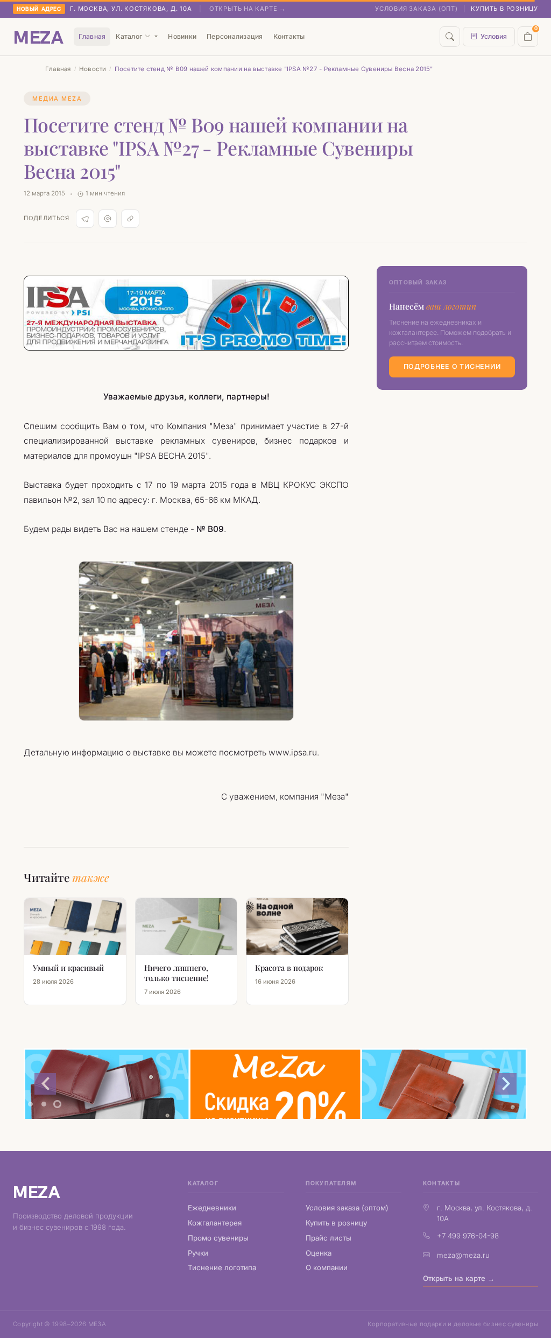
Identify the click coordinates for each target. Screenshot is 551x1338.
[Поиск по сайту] (450, 36)
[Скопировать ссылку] (130, 218)
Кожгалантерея (215, 1222)
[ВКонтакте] (107, 218)
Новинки (182, 36)
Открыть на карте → (247, 8)
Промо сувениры (218, 1238)
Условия (494, 36)
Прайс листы (328, 1238)
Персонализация (235, 36)
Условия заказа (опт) (416, 8)
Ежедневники (212, 1207)
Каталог (129, 36)
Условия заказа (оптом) (347, 1207)
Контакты (289, 36)
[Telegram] (85, 218)
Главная (92, 36)
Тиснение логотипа (222, 1267)
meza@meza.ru (463, 1255)
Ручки (198, 1253)
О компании (327, 1267)
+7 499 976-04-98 (468, 1235)
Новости (93, 69)
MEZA (36, 1191)
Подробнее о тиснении (452, 366)
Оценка (318, 1253)
